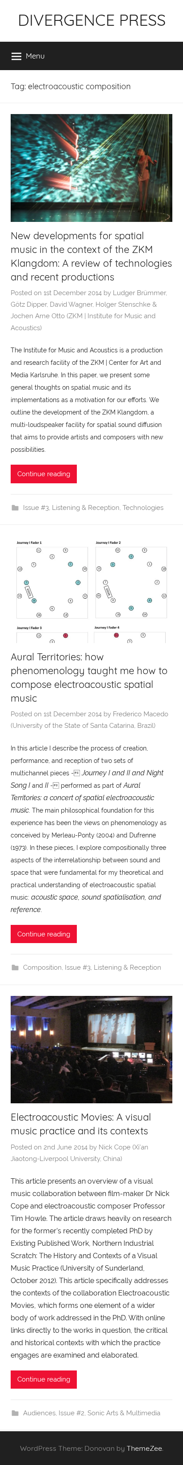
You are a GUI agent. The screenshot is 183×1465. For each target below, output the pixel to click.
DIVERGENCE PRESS (92, 20)
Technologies (143, 508)
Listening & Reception (85, 508)
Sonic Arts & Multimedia (124, 1413)
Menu (35, 55)
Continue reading (43, 474)
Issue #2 (71, 1413)
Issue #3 (36, 508)
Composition (42, 967)
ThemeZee (144, 1448)
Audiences (39, 1413)
